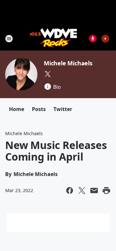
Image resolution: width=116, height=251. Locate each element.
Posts (39, 109)
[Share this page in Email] (94, 190)
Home (16, 109)
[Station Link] (53, 38)
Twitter (62, 109)
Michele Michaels (68, 63)
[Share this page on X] (81, 190)
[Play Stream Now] (105, 38)
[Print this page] (106, 190)
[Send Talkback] (93, 38)
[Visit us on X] (48, 74)
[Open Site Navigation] (9, 38)
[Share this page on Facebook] (69, 190)
